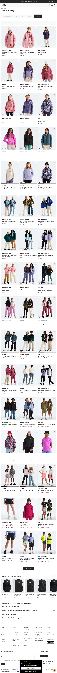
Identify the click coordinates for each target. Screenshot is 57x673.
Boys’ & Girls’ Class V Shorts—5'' (45, 490)
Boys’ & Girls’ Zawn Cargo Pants (27, 289)
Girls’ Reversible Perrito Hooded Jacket (45, 87)
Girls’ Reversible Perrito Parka (8, 86)
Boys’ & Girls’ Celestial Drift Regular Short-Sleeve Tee (46, 525)
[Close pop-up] (40, 662)
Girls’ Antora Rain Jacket (7, 153)
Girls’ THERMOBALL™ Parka (26, 120)
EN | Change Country (52, 669)
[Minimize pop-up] (37, 662)
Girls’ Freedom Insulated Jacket (27, 525)
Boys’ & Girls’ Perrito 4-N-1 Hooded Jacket (46, 222)
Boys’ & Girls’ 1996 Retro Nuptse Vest (27, 323)
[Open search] (46, 5)
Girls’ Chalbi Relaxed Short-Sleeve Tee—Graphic (9, 188)
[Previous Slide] (52, 576)
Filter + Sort (50, 23)
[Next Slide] (55, 576)
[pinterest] (49, 664)
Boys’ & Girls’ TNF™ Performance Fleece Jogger (45, 323)
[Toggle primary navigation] (55, 5)
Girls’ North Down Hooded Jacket (27, 458)
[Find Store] (49, 1)
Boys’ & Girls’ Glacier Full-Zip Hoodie (28, 255)
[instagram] (44, 664)
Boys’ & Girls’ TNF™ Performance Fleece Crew (9, 391)
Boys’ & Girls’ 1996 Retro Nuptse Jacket (45, 256)
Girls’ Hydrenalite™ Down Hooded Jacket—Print (46, 121)
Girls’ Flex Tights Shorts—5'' (8, 558)
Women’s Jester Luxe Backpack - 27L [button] (18, 595)
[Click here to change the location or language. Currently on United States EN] (52, 1)
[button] (28, 568)
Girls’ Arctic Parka (42, 52)
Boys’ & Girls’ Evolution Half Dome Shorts (9, 491)
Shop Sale (35, 1)
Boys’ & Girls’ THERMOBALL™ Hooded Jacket (27, 222)
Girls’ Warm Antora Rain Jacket (27, 86)
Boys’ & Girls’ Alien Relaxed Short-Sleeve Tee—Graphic (46, 357)
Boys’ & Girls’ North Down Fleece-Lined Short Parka (9, 256)
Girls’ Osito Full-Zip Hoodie (8, 120)
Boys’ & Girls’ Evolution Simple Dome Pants (10, 323)
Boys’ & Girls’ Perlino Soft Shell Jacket (9, 357)
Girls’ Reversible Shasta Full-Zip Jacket (45, 154)
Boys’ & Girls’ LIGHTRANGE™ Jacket (46, 424)
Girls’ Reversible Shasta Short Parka (28, 153)
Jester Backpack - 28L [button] (30, 595)
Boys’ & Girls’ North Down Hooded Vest (28, 491)
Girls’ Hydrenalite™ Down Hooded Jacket (9, 53)
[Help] (54, 1)
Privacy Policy (13, 660)
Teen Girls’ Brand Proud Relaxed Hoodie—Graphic (27, 188)
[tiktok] (47, 664)
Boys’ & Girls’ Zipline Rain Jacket (9, 424)
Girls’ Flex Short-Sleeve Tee (44, 457)
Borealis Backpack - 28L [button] (6, 595)
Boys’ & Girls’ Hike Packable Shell (27, 424)
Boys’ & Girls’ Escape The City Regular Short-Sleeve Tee (27, 559)
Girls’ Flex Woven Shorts (7, 525)
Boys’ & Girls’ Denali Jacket (26, 356)
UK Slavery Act (15, 669)
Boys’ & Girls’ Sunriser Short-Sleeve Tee (46, 559)
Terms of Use (13, 671)
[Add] (17, 27)
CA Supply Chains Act (6, 669)
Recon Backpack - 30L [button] (41, 595)
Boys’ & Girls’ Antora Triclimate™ (9, 221)
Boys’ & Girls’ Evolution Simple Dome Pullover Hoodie (10, 290)
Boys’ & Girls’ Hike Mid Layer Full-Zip (46, 390)
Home (2, 8)
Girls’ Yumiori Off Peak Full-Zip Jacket (27, 53)
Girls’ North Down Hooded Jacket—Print (10, 457)
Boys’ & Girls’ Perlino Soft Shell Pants (28, 390)
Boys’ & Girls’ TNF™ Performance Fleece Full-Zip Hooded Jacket (45, 290)
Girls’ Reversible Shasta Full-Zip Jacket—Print (45, 188)
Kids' (5, 8)
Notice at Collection (5, 671)
